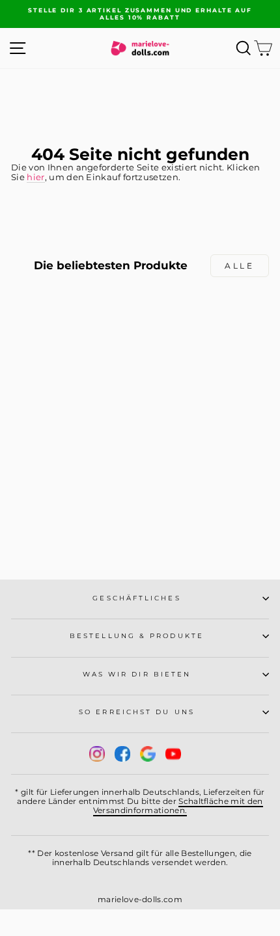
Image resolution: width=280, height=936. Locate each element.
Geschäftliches (136, 598)
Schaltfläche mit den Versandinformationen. (178, 805)
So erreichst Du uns (137, 712)
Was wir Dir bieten (137, 674)
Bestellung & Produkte (137, 636)
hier (35, 177)
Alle (239, 266)
